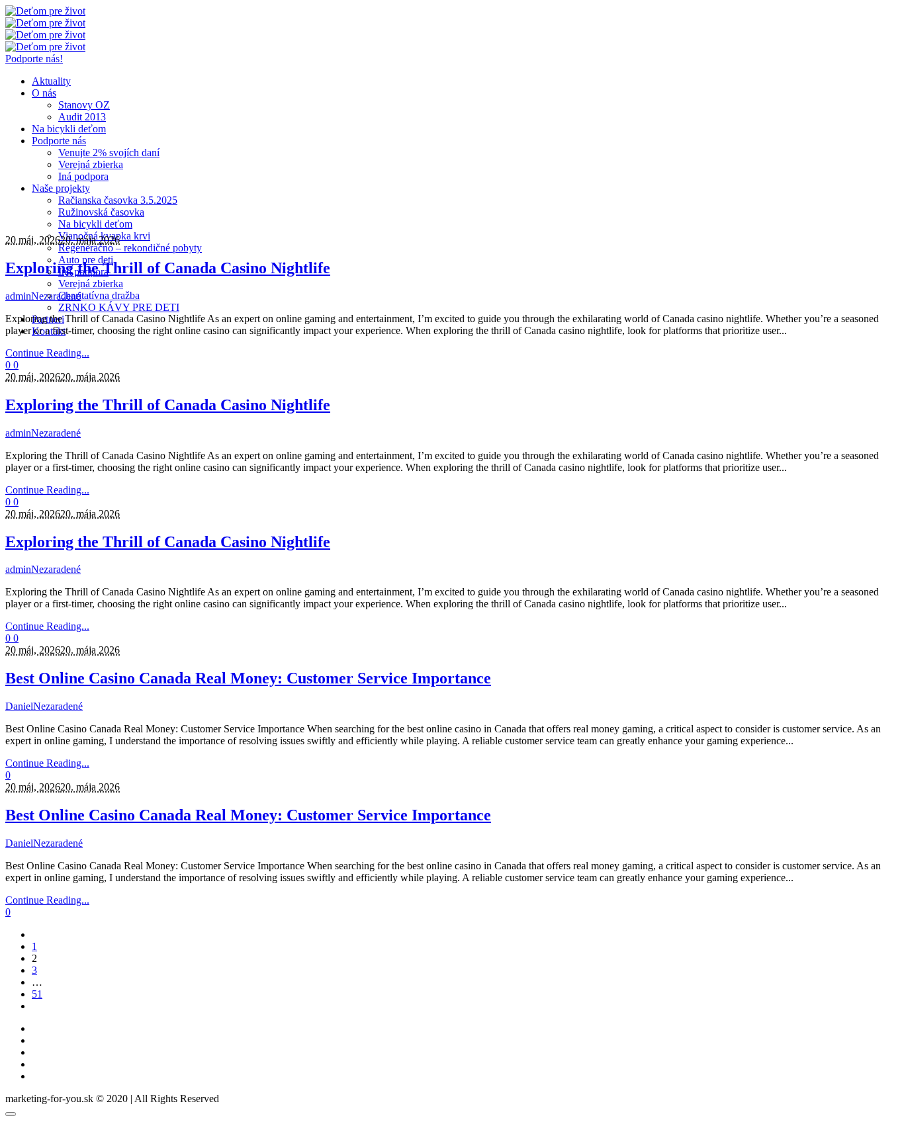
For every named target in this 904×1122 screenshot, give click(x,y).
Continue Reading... (47, 353)
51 (37, 994)
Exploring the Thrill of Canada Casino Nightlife (167, 268)
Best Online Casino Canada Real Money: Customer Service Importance (248, 678)
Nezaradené (56, 296)
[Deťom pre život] (45, 16)
